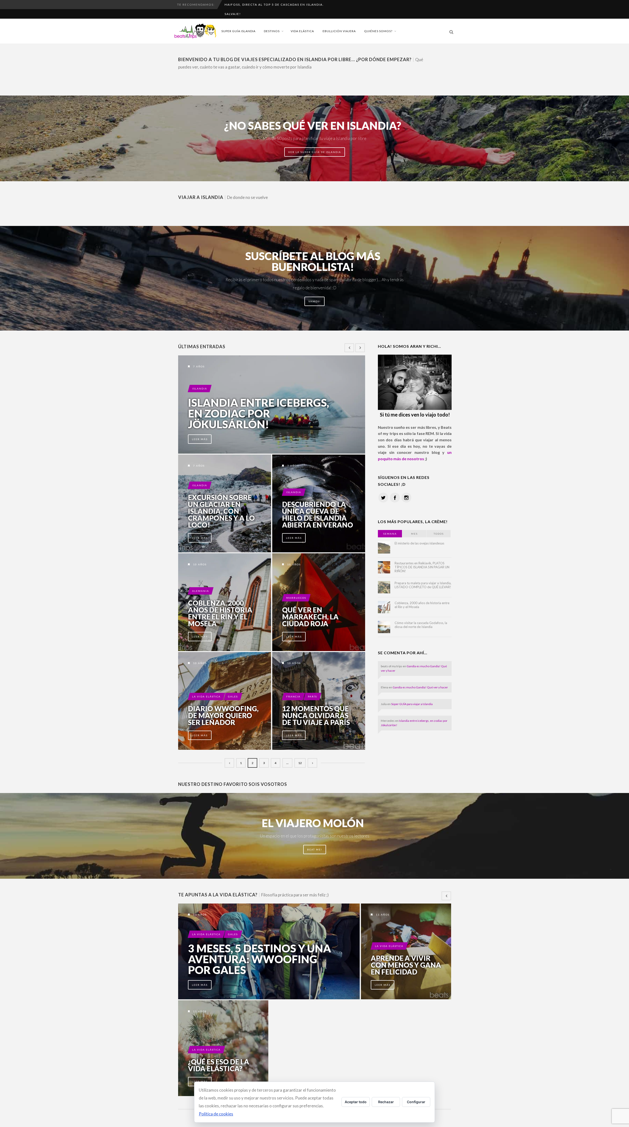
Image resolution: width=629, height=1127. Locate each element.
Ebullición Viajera (339, 31)
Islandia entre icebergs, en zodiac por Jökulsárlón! (258, 413)
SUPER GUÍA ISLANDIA (238, 31)
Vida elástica (302, 31)
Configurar (416, 1102)
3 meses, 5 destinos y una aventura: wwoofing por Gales (259, 959)
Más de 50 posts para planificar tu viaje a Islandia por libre (314, 138)
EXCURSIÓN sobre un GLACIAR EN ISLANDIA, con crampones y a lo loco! (221, 511)
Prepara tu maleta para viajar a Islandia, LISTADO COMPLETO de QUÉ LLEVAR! (423, 585)
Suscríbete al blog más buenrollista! (312, 261)
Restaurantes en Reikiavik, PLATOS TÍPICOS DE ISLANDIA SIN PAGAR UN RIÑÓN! (422, 567)
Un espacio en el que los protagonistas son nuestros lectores (314, 835)
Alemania (200, 590)
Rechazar (386, 1102)
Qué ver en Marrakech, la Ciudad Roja (310, 616)
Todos (439, 533)
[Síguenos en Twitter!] (383, 497)
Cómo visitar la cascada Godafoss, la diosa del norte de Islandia (421, 625)
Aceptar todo (356, 1102)
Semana (390, 533)
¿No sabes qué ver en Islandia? (312, 125)
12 (300, 763)
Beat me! (314, 849)
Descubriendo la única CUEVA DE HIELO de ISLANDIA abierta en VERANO (317, 514)
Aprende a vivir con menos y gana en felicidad (406, 965)
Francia (293, 696)
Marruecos (296, 597)
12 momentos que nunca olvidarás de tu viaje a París (316, 715)
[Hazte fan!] (395, 497)
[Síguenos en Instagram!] (406, 497)
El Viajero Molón (313, 823)
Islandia (199, 388)
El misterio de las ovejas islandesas (419, 543)
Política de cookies (216, 1113)
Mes (414, 533)
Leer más (200, 439)
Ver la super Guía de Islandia (314, 152)
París (312, 696)
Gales (233, 696)
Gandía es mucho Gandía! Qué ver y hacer (420, 687)
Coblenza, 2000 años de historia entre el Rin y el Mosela (220, 613)
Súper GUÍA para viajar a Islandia (412, 704)
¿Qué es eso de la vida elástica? (218, 1065)
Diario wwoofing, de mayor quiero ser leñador (223, 715)
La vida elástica (206, 696)
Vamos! (314, 301)
